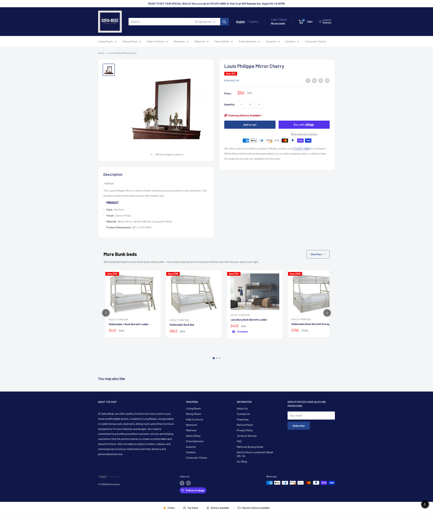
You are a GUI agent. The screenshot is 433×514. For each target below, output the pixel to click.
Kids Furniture (155, 41)
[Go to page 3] (219, 358)
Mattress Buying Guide (250, 446)
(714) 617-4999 (301, 148)
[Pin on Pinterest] (314, 80)
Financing (242, 419)
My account (278, 23)
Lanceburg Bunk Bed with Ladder (249, 319)
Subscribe (299, 425)
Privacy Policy (245, 430)
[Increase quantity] (259, 104)
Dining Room (130, 41)
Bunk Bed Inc (232, 80)
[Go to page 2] (216, 358)
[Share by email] (327, 80)
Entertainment (247, 41)
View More (316, 254)
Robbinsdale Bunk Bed (182, 324)
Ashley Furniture (118, 319)
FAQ (239, 441)
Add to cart (249, 124)
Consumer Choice (315, 41)
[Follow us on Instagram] (188, 483)
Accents (271, 41)
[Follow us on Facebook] (182, 483)
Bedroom (179, 41)
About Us (242, 408)
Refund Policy (245, 424)
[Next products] (327, 313)
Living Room (105, 41)
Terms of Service (247, 435)
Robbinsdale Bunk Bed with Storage (311, 323)
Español (253, 21)
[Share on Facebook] (308, 80)
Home (101, 53)
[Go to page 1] (214, 358)
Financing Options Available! (244, 115)
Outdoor (290, 41)
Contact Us (243, 413)
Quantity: (229, 104)
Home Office (222, 41)
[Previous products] (106, 313)
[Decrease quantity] (241, 104)
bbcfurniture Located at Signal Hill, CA (255, 453)
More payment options (304, 134)
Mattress (200, 41)
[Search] (224, 21)
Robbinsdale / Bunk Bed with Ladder (129, 324)
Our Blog (242, 461)
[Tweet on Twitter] (320, 80)
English (240, 21)
